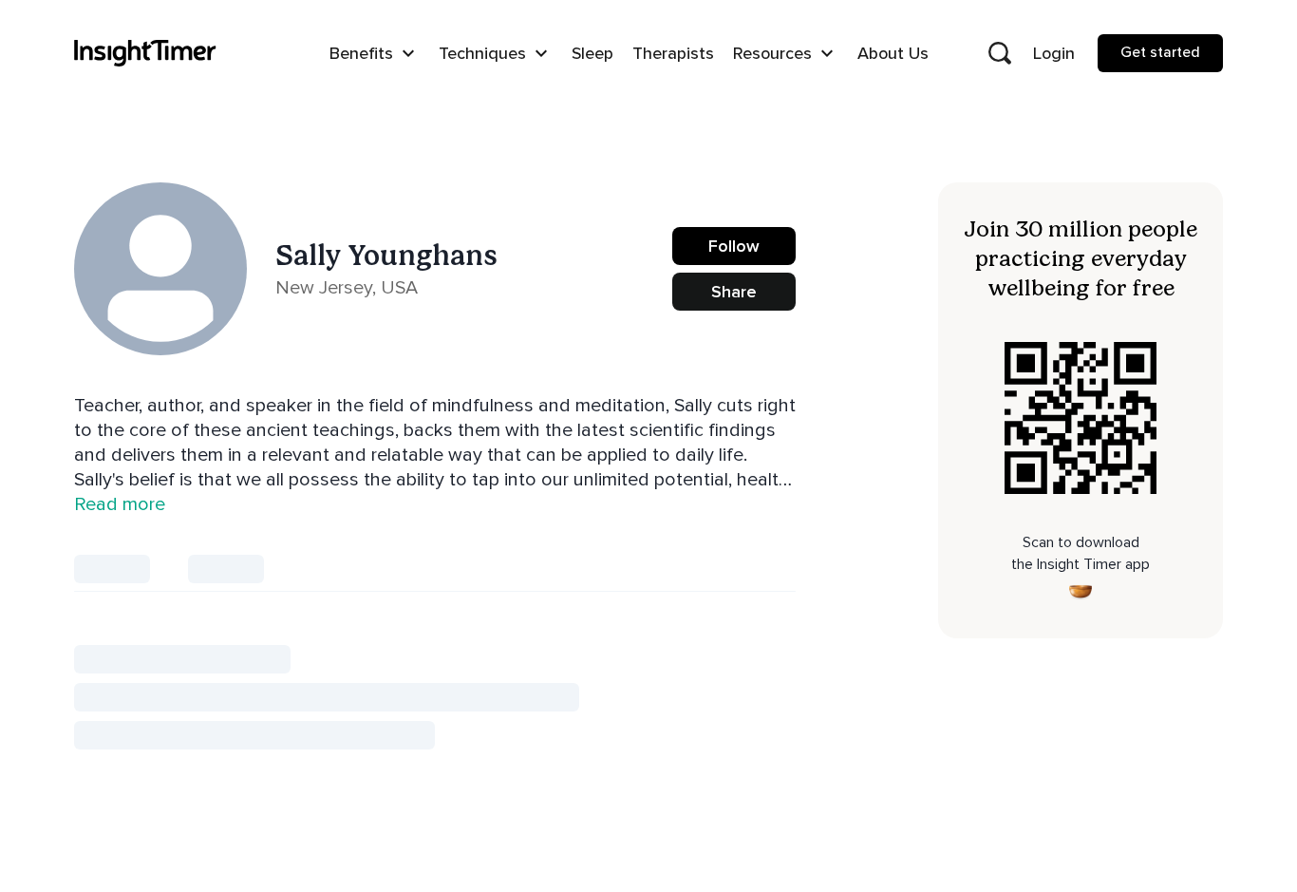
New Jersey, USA (346, 287)
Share (734, 291)
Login (1054, 53)
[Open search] (1000, 53)
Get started (1160, 52)
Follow (734, 246)
